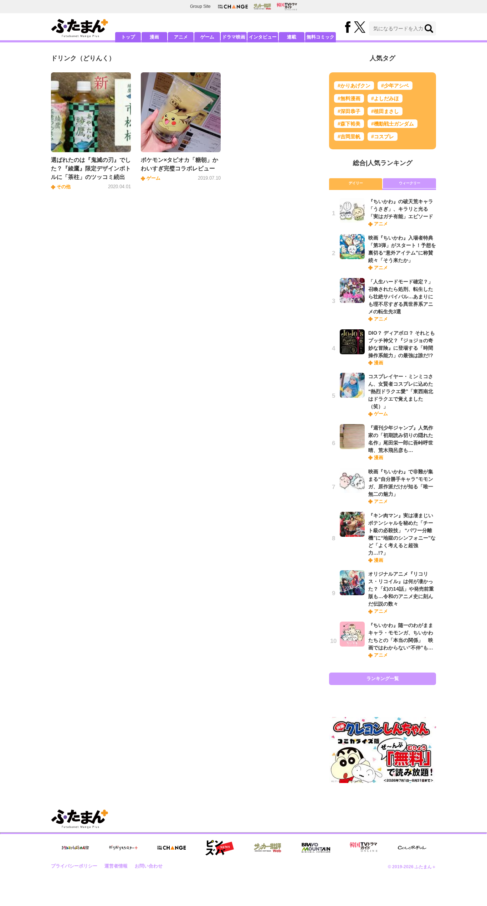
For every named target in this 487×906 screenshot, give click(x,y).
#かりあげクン (354, 85)
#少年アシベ (395, 85)
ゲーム (207, 37)
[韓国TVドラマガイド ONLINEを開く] (287, 6)
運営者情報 (116, 866)
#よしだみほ (385, 98)
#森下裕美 (349, 124)
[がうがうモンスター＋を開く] (123, 847)
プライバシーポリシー (74, 866)
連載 (291, 37)
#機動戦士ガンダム (392, 124)
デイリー (356, 183)
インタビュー (263, 37)
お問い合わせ (149, 866)
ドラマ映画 (233, 37)
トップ (128, 37)
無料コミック (320, 37)
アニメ (181, 37)
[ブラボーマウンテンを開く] (316, 848)
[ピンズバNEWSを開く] (219, 848)
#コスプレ (382, 136)
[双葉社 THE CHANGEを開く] (233, 7)
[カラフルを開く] (412, 848)
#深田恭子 (349, 111)
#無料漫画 (349, 98)
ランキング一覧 (382, 678)
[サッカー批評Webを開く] (262, 6)
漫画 (154, 37)
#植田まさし (385, 111)
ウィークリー (409, 183)
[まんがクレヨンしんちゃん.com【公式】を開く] (75, 848)
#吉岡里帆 (349, 136)
